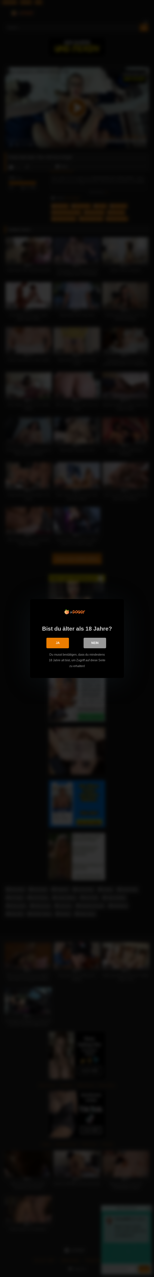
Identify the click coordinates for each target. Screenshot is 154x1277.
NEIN (95, 643)
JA (58, 643)
